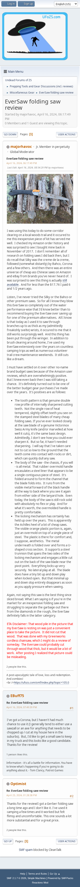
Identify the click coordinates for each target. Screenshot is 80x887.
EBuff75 (17, 695)
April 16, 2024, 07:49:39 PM (21, 707)
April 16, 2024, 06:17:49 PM (21, 163)
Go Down (10, 134)
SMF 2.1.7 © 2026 (16, 878)
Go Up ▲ (55, 873)
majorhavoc (21, 146)
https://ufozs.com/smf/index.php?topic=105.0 (41, 682)
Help (22, 873)
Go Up (8, 841)
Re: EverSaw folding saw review (27, 703)
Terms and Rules (37, 873)
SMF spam (26, 850)
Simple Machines (37, 878)
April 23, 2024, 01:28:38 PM (21, 795)
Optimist (18, 783)
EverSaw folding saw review (24, 158)
